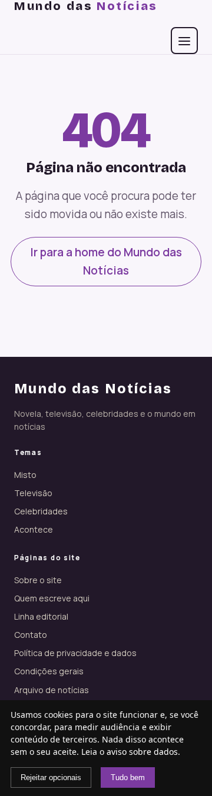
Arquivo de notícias (51, 689)
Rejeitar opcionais (51, 777)
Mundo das (86, 6)
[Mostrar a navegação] (184, 40)
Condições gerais (49, 671)
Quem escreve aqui (52, 598)
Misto (25, 474)
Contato (30, 634)
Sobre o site (38, 580)
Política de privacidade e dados (75, 652)
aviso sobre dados (142, 751)
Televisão (33, 493)
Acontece (33, 529)
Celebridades (41, 511)
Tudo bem (128, 777)
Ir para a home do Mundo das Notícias (106, 261)
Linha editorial (41, 616)
